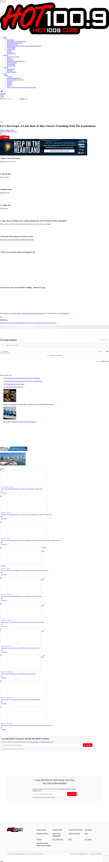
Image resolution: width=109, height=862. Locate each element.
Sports (2, 646)
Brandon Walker (11, 47)
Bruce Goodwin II (8, 646)
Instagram (9, 83)
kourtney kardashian (35, 323)
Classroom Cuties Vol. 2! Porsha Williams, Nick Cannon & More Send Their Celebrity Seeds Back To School (24, 570)
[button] (54, 122)
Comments (3, 135)
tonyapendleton (8, 594)
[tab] (5, 351)
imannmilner (9, 620)
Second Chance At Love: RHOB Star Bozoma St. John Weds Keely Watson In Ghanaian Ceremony (22, 622)
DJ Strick (9, 50)
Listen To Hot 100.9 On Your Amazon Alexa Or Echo (21, 87)
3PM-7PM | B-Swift (12, 44)
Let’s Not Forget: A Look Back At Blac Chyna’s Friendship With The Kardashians (22, 313)
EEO (86, 833)
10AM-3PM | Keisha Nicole (14, 43)
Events (5, 73)
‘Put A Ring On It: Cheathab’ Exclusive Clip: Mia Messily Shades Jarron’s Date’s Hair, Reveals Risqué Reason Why (26, 725)
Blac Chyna (10, 323)
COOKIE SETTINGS (76, 830)
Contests (5, 67)
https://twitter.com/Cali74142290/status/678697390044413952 (16, 239)
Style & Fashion (4, 487)
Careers (39, 839)
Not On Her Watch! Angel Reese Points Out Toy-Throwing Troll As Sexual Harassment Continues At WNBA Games (26, 514)
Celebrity (3, 538)
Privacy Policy (35, 742)
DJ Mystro (10, 52)
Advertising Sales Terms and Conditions (43, 844)
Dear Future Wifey (12, 63)
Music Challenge (11, 72)
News (5, 36)
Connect (5, 75)
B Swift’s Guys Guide (13, 56)
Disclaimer (10, 70)
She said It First (11, 66)
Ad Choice (88, 830)
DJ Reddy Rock (11, 53)
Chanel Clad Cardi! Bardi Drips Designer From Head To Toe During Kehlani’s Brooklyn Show (21, 489)
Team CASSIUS (9, 672)
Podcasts (5, 55)
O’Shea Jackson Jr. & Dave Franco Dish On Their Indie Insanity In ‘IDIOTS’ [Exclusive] (20, 699)
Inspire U (9, 58)
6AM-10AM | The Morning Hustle (16, 41)
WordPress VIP (82, 854)
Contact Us (10, 76)
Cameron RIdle (11, 49)
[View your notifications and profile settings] (1, 91)
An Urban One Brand (95, 854)
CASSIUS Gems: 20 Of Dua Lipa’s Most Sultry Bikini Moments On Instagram (18, 674)
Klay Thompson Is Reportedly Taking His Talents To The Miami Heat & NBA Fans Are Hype (21, 596)
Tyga (55, 323)
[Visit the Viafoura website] (105, 373)
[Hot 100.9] (15, 831)
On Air (5, 38)
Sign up (106, 339)
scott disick (50, 323)
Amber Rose (3, 323)
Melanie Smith (10, 130)
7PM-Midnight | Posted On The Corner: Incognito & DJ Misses (24, 46)
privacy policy (20, 749)
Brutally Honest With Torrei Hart (16, 61)
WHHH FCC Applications (56, 835)
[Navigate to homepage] (54, 18)
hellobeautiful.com (64, 313)
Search (2, 99)
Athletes (3, 594)
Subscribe (88, 745)
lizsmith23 (11, 487)
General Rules (10, 69)
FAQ (70, 839)
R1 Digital (88, 839)
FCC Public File (57, 839)
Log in (101, 339)
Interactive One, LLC (24, 854)
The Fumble (10, 60)
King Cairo (26, 323)
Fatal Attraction (11, 64)
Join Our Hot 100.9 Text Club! (15, 79)
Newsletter (10, 81)
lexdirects (8, 538)
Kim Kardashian (18, 323)
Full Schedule (10, 40)
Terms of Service (45, 742)
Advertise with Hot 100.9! (14, 78)
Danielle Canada (9, 723)
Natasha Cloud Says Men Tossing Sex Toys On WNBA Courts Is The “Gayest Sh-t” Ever (20, 648)
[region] (54, 356)
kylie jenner (44, 323)
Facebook (9, 84)
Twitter (9, 86)
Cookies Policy (57, 830)
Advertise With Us (42, 833)
